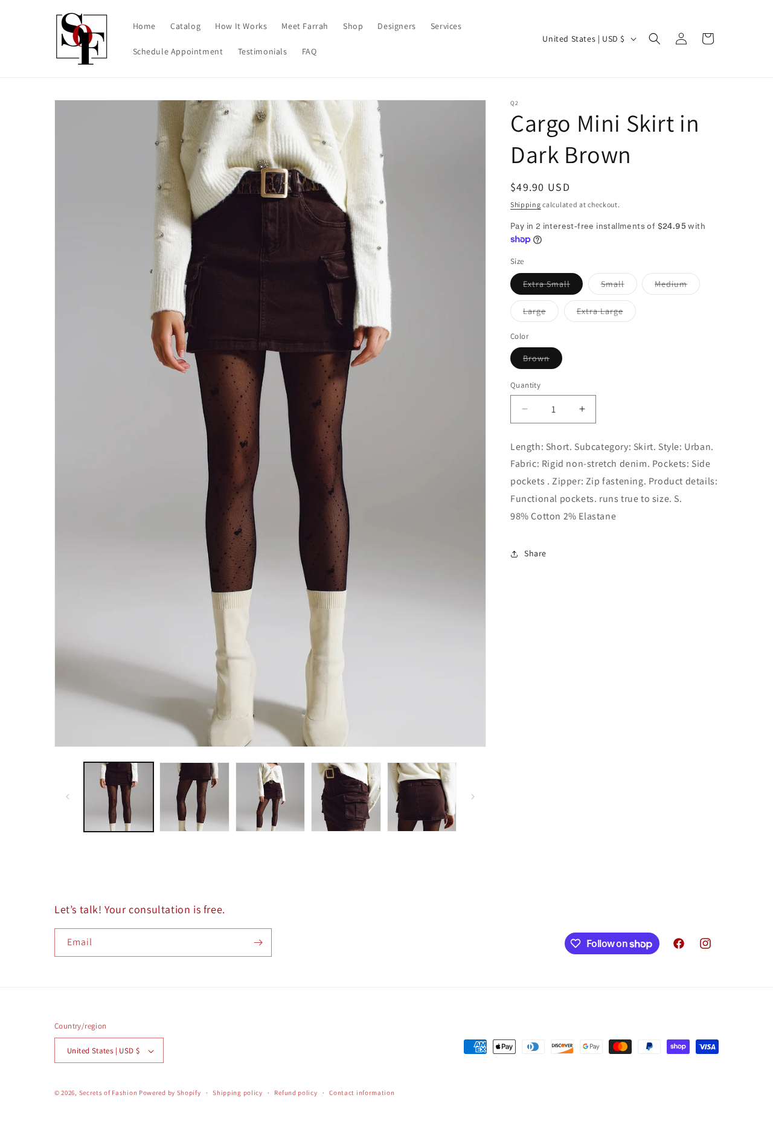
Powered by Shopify (170, 1093)
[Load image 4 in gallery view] (345, 797)
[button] (654, 38)
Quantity (525, 385)
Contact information (361, 1093)
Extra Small (553, 286)
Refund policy (295, 1093)
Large (541, 313)
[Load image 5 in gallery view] (422, 797)
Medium (677, 286)
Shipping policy (238, 1093)
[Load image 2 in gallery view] (194, 797)
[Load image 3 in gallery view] (270, 797)
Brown (542, 360)
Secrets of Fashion (108, 1093)
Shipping (525, 204)
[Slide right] (473, 796)
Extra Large (606, 313)
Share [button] (535, 553)
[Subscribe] (258, 942)
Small (619, 286)
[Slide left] (67, 796)
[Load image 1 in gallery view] (118, 797)
